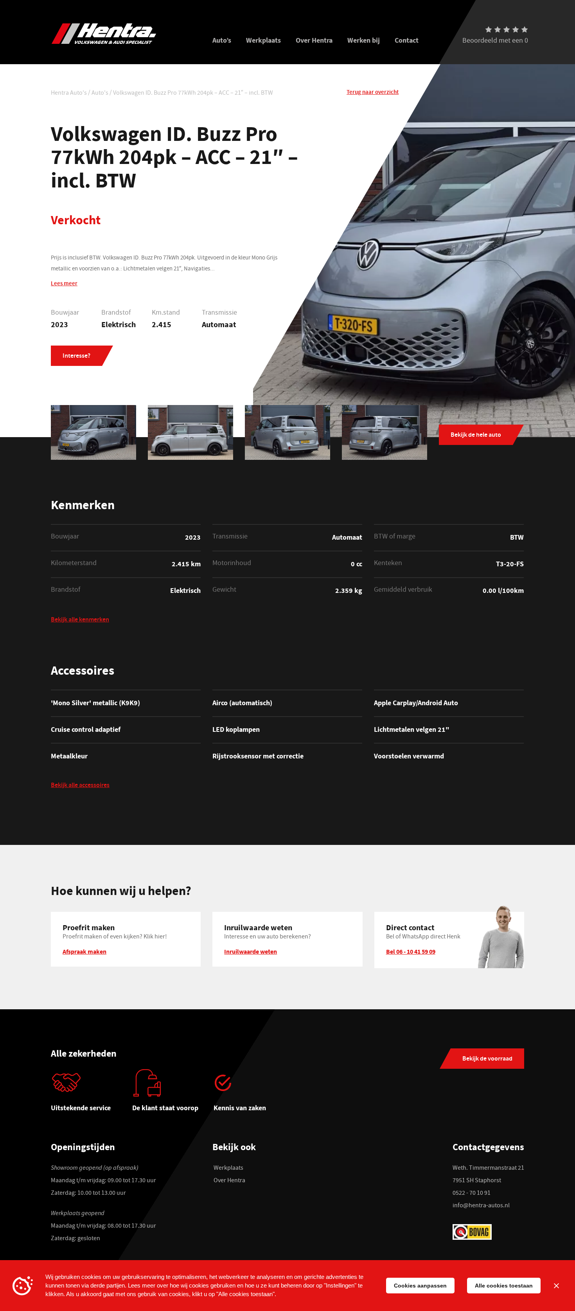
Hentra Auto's (69, 93)
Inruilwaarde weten (250, 951)
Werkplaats (263, 40)
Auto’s (221, 40)
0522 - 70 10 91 (472, 1193)
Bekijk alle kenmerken (80, 620)
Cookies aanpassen (420, 1285)
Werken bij (363, 40)
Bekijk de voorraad (487, 1059)
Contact (407, 40)
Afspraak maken (84, 951)
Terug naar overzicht (373, 92)
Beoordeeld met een (495, 41)
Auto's (100, 93)
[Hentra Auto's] (122, 34)
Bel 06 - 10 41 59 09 (410, 951)
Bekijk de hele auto (476, 435)
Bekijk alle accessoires (80, 786)
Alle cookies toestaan (504, 1285)
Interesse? (76, 356)
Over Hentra (314, 40)
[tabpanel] (91, 1093)
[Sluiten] (556, 1285)
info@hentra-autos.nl (481, 1206)
